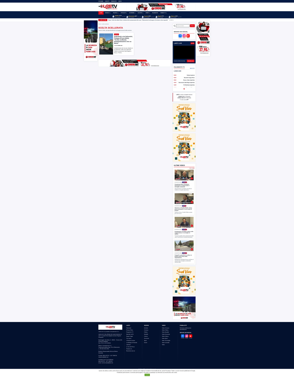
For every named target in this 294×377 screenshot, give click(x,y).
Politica (115, 12)
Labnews (128, 333)
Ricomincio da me (130, 339)
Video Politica (165, 318)
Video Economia (166, 322)
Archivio (146, 316)
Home (101, 12)
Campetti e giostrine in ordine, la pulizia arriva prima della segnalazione (183, 245)
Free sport (128, 327)
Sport (147, 12)
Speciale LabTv (130, 322)
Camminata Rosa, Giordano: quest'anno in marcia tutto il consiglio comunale (182, 174)
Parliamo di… (129, 337)
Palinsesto (155, 12)
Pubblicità (114, 1)
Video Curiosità (165, 331)
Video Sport (165, 327)
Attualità (123, 12)
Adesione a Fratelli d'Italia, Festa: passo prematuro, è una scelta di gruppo (183, 198)
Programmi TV (129, 320)
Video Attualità (165, 320)
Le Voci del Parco (130, 335)
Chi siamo (100, 1)
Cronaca (107, 12)
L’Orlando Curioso (130, 329)
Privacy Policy (129, 318)
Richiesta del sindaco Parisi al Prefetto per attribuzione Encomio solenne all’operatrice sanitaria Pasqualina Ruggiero (139, 20)
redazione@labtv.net (103, 345)
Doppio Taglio (129, 325)
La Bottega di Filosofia (131, 331)
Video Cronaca (165, 316)
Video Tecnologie (166, 329)
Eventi (145, 331)
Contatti (107, 1)
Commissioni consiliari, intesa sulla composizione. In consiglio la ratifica (184, 221)
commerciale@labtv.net (107, 351)
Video (163, 333)
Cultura (140, 12)
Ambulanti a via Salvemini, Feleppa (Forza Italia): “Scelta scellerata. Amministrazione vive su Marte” (123, 40)
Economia (131, 12)
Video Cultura (165, 325)
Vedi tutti (192, 68)
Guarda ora (191, 61)
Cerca (120, 1)
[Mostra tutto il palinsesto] (184, 89)
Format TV (163, 12)
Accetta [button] (147, 374)
